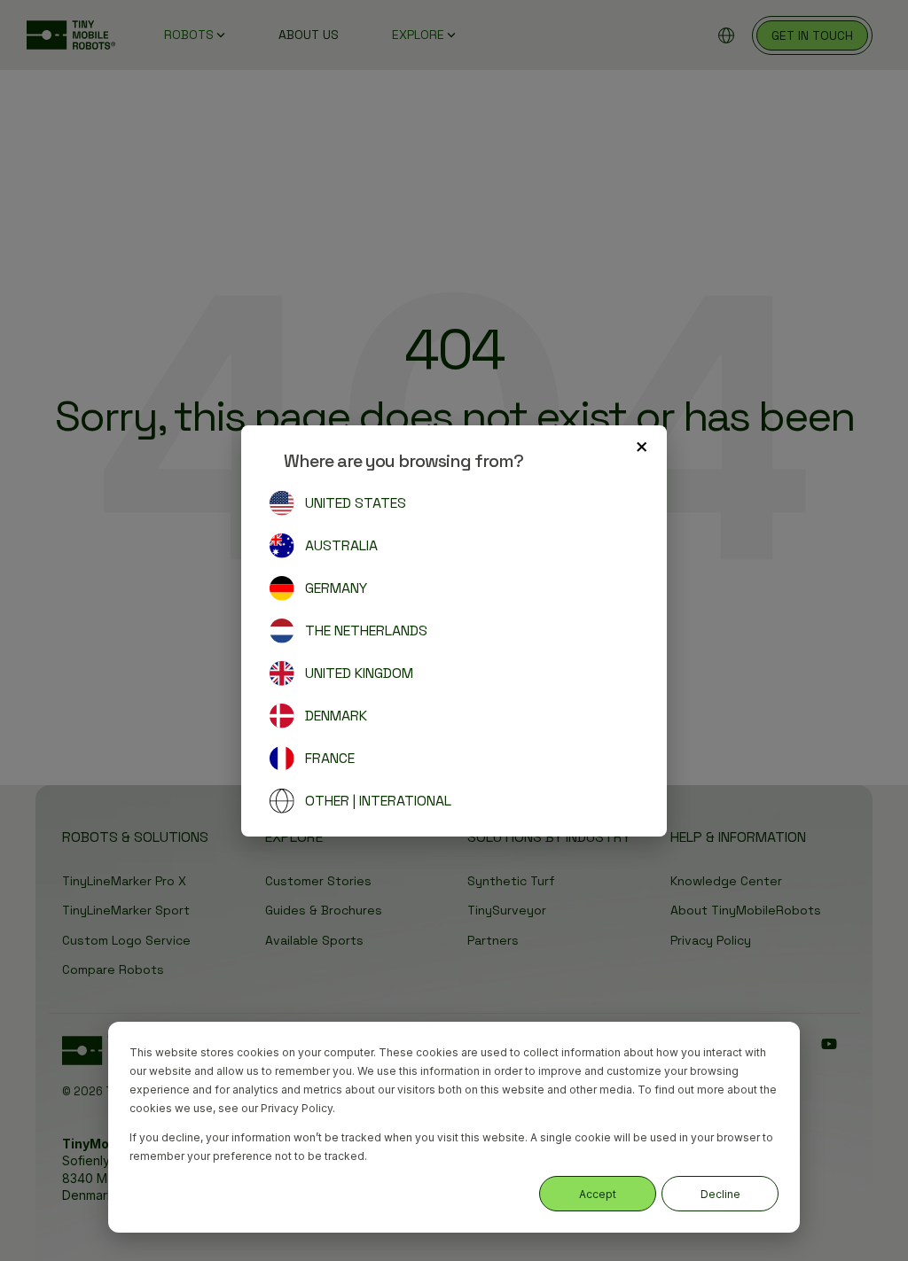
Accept (597, 1194)
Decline (720, 1194)
